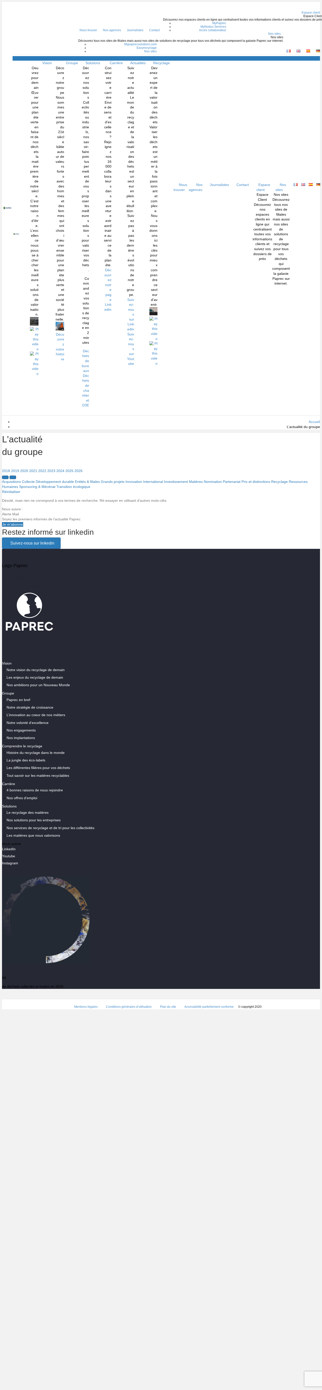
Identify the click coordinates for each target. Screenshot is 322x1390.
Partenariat (231, 482)
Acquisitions (11, 482)
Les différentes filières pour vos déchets (38, 768)
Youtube (8, 856)
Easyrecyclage (147, 48)
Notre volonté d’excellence (28, 723)
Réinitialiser (11, 492)
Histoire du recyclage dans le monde (36, 753)
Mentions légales (86, 1007)
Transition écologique (73, 487)
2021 (33, 471)
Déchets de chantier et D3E (85, 390)
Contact (154, 30)
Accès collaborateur (212, 30)
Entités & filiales (87, 482)
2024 (60, 471)
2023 (51, 471)
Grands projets (113, 482)
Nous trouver (88, 30)
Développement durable (55, 482)
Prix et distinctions (256, 482)
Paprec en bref (18, 700)
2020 (24, 471)
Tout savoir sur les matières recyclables (38, 776)
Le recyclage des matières (28, 812)
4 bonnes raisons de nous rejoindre (35, 790)
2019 (15, 471)
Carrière (116, 63)
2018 (6, 471)
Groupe (72, 63)
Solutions (93, 63)
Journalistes (135, 30)
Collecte (28, 482)
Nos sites (274, 33)
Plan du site (168, 1007)
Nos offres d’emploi (22, 798)
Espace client (263, 187)
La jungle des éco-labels (26, 760)
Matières (196, 482)
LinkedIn (9, 849)
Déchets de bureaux (85, 361)
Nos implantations (21, 738)
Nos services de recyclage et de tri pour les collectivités (50, 828)
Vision (47, 63)
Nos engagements (21, 730)
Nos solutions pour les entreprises (34, 820)
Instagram (10, 863)
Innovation (134, 482)
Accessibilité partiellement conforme (209, 1007)
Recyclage (279, 482)
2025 (69, 471)
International (153, 482)
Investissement (176, 482)
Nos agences (112, 30)
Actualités (138, 63)
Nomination (213, 482)
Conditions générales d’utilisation (129, 1007)
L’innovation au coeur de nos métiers (36, 715)
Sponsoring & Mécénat (37, 487)
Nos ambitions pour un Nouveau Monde (38, 685)
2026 (78, 471)
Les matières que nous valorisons (33, 835)
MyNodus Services (213, 26)
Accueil (314, 422)
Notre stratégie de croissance (30, 707)
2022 (42, 471)
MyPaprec (219, 23)
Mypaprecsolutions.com (140, 44)
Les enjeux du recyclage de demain (35, 677)
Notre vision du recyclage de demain (36, 670)
